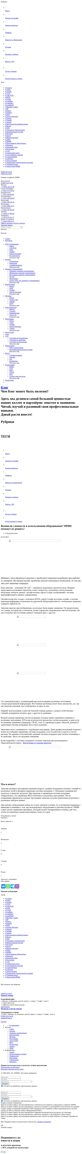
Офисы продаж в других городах (13, 223)
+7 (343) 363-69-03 (7, 198)
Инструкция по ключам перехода (37, 743)
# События (9, 159)
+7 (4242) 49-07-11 (7, 221)
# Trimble (8, 120)
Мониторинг (10, 346)
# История (9, 134)
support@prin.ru (6, 1018)
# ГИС (7, 128)
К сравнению (14, 1025)
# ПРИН (8, 141)
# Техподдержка (11, 161)
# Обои (7, 139)
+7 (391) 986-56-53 (7, 206)
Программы (9, 319)
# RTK (7, 115)
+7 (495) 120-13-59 (7, 187)
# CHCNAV (9, 95)
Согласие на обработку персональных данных (20, 1086)
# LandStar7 (9, 103)
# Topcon (8, 118)
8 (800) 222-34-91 (7, 183)
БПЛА (7, 353)
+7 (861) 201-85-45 (7, 202)
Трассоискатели (11, 307)
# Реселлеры (9, 149)
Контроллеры (10, 284)
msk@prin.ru (5, 1007)
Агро (7, 334)
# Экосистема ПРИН (12, 166)
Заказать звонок (6, 225)
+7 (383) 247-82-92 (7, 210)
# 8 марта (8, 88)
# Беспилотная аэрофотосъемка (16, 124)
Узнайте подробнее (44, 1122)
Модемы (8, 296)
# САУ (7, 151)
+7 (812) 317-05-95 (7, 191)
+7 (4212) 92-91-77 (7, 217)
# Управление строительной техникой (19, 162)
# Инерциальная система (14, 132)
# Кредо (8, 136)
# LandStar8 (9, 105)
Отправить (5, 1084)
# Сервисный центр (12, 153)
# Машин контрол (11, 138)
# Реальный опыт (11, 147)
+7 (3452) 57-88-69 (7, 214)
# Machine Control (11, 107)
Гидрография (10, 365)
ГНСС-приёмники (12, 244)
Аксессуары (9, 332)
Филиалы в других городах (11, 1009)
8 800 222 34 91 (6, 172)
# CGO (7, 93)
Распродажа (9, 380)
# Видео (8, 126)
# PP (6, 109)
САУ (7, 336)
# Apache (8, 92)
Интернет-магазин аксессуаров (12, 1069)
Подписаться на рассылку (10, 1067)
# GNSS (8, 99)
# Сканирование (11, 157)
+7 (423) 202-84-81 (7, 194)
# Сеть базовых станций (14, 155)
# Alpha (7, 90)
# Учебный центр (11, 164)
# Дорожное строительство (15, 130)
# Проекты (9, 145)
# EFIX (7, 97)
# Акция (8, 122)
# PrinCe (8, 111)
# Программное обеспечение (15, 143)
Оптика (8, 259)
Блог (4, 387)
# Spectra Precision (11, 116)
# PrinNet (8, 113)
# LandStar (9, 101)
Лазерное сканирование (14, 269)
